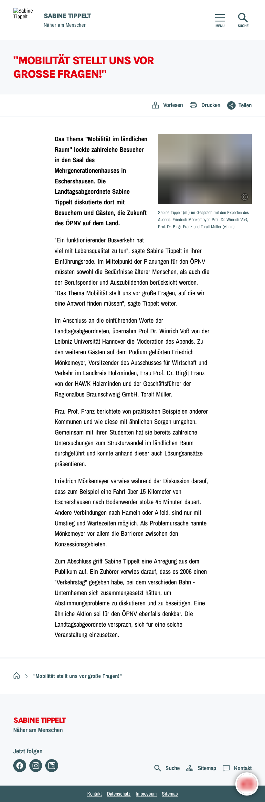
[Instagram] (35, 765)
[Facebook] (19, 765)
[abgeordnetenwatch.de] (51, 765)
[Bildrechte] (245, 197)
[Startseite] (16, 676)
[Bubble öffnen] (247, 784)
